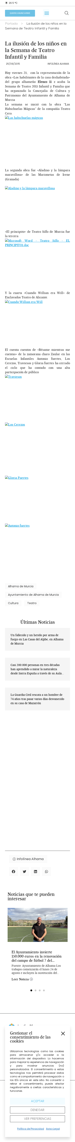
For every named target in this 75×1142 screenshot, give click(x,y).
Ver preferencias (37, 1118)
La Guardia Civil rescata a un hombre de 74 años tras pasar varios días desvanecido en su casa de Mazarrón (37, 699)
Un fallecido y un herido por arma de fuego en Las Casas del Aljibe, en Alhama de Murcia (37, 639)
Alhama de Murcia (20, 586)
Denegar (37, 1110)
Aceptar (37, 1101)
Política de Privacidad (30, 1128)
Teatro (32, 603)
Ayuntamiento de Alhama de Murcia (33, 595)
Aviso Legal (53, 1128)
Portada (11, 24)
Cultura (13, 603)
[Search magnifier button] (66, 13)
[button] (63, 1034)
